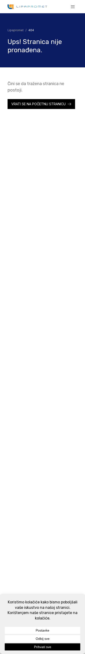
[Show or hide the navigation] (72, 6)
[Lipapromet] (27, 7)
